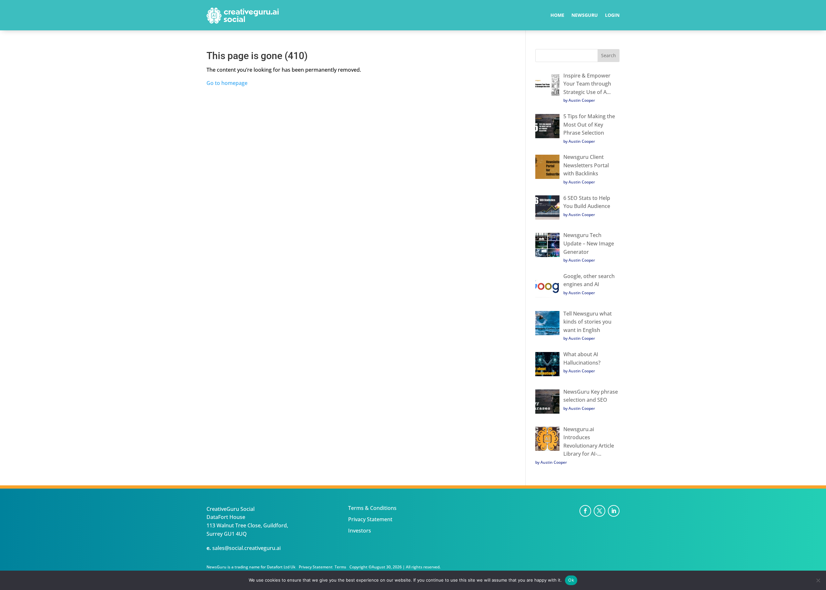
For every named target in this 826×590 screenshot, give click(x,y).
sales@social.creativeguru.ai (246, 548)
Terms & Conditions (372, 508)
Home (557, 15)
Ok (571, 580)
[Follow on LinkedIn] (614, 511)
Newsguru (584, 15)
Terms (340, 567)
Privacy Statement (370, 519)
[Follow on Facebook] (585, 511)
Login (612, 15)
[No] (818, 580)
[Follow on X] (599, 511)
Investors (359, 530)
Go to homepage (226, 83)
